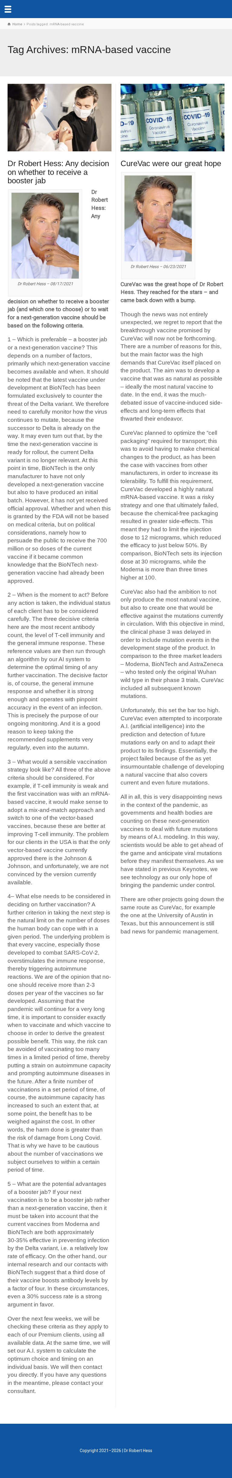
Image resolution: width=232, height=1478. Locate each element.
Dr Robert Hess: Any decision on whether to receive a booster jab (58, 172)
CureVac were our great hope (171, 163)
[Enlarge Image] (59, 117)
